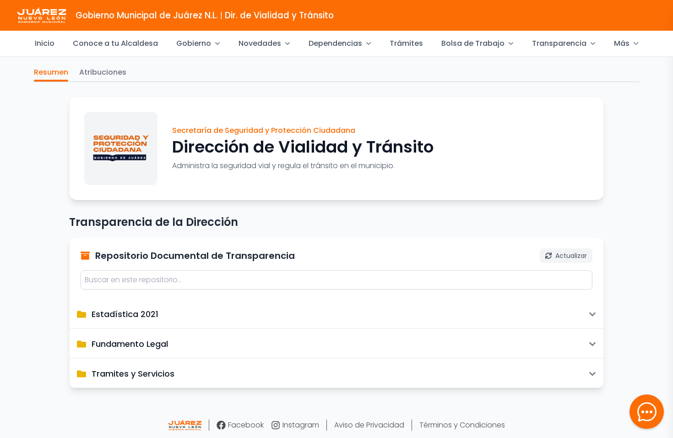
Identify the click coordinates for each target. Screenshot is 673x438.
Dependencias (335, 43)
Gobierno (193, 43)
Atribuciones (102, 72)
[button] (647, 411)
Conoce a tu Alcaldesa (115, 43)
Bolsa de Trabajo (473, 43)
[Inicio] (185, 425)
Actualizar (571, 255)
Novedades (260, 43)
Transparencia (559, 43)
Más (622, 43)
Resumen (51, 72)
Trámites (406, 43)
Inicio (44, 43)
